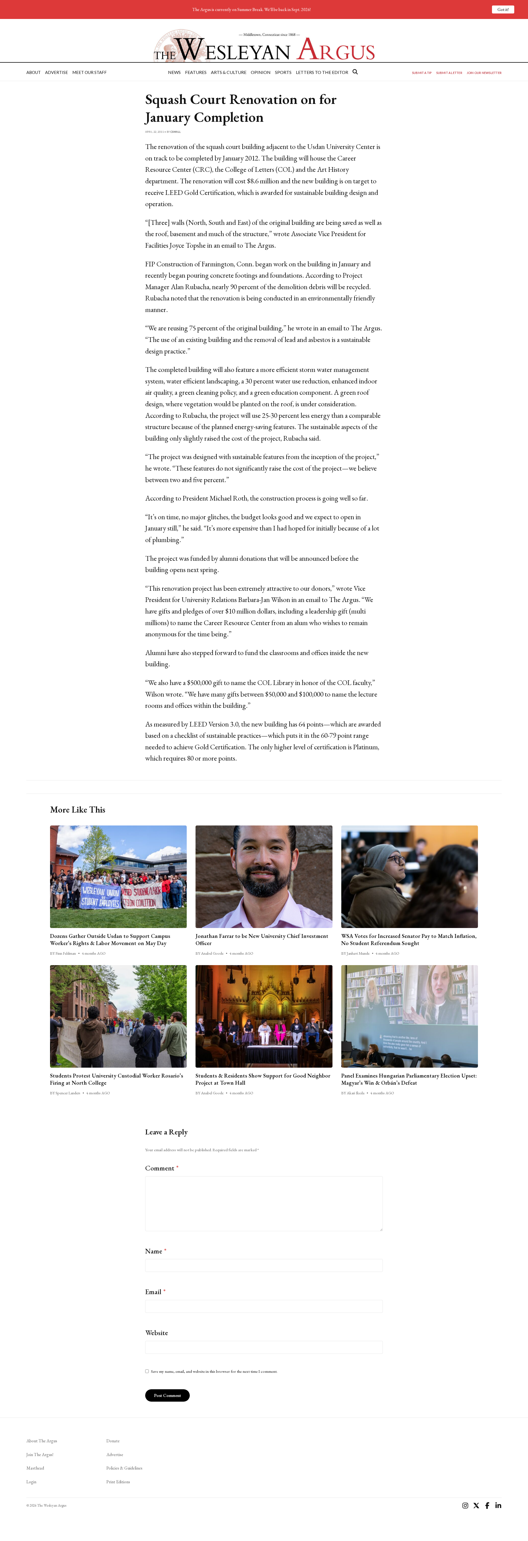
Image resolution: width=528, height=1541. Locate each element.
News (174, 72)
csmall (175, 131)
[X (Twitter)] (476, 1505)
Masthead (35, 1468)
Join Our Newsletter (484, 72)
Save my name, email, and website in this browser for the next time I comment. (214, 1371)
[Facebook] (487, 1505)
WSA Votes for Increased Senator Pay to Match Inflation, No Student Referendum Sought (409, 939)
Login (31, 1482)
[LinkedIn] (498, 1505)
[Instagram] (465, 1505)
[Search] (355, 71)
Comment (162, 1168)
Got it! (503, 9)
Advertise (56, 72)
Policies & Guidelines (124, 1468)
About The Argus (41, 1441)
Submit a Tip (422, 72)
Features (196, 72)
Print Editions (118, 1482)
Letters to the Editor (322, 72)
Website (156, 1332)
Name (156, 1251)
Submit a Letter (449, 72)
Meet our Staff (89, 72)
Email (155, 1291)
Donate (113, 1441)
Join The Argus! (39, 1454)
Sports (283, 72)
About (33, 72)
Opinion (261, 72)
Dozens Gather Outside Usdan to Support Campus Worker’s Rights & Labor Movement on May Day (110, 939)
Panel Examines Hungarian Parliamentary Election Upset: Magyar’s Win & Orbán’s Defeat (409, 1079)
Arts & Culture (228, 72)
